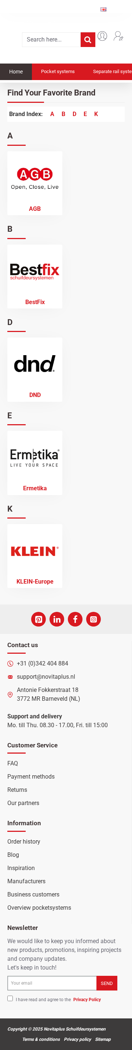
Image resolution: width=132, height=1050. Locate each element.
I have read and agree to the (58, 999)
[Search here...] (88, 39)
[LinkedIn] (57, 619)
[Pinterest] (38, 619)
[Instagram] (93, 619)
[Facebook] (75, 619)
